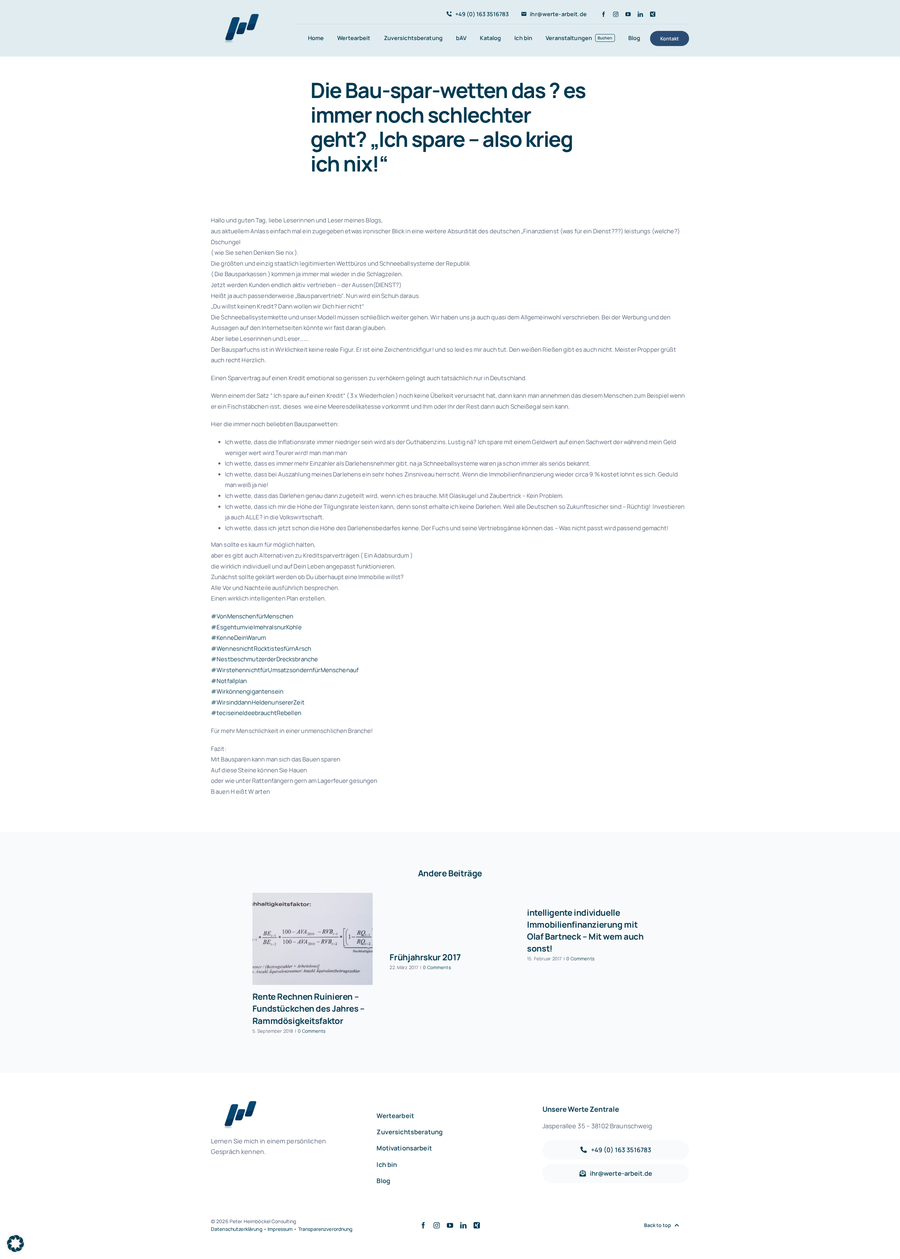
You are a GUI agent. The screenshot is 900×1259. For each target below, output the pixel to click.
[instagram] (615, 14)
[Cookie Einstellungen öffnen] (15, 1250)
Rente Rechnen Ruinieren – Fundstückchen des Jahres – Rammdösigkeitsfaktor (308, 1008)
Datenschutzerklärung (236, 1229)
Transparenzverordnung (325, 1229)
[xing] (652, 14)
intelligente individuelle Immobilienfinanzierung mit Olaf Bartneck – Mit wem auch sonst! (585, 930)
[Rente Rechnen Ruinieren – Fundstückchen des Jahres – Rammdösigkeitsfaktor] (312, 939)
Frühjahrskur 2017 (425, 957)
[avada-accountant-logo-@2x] (239, 17)
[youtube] (628, 14)
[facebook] (603, 14)
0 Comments (312, 1031)
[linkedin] (640, 14)
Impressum (280, 1229)
